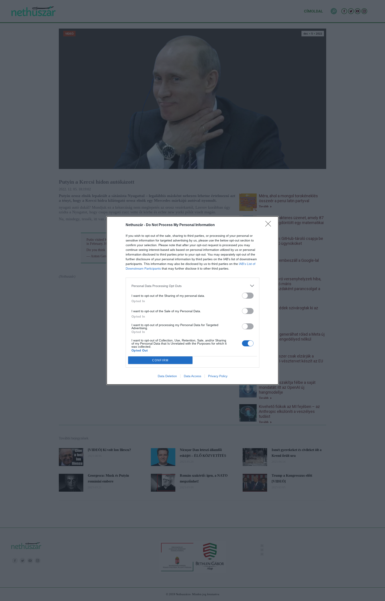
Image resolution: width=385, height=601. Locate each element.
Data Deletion (167, 376)
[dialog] (192, 300)
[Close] (269, 225)
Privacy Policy (217, 376)
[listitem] (192, 285)
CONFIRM (160, 360)
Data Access (192, 376)
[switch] (248, 296)
